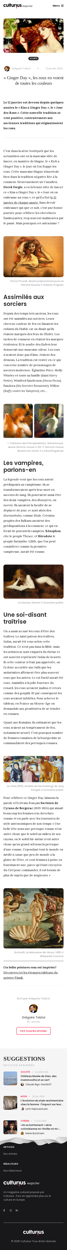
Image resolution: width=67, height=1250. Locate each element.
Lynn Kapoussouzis (36, 1109)
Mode (24, 1096)
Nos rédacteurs (12, 1170)
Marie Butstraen (34, 1133)
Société (33, 58)
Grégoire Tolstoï (21, 68)
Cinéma (25, 1120)
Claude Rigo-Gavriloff (38, 1084)
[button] (58, 5)
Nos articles (10, 1154)
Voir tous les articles (33, 1031)
